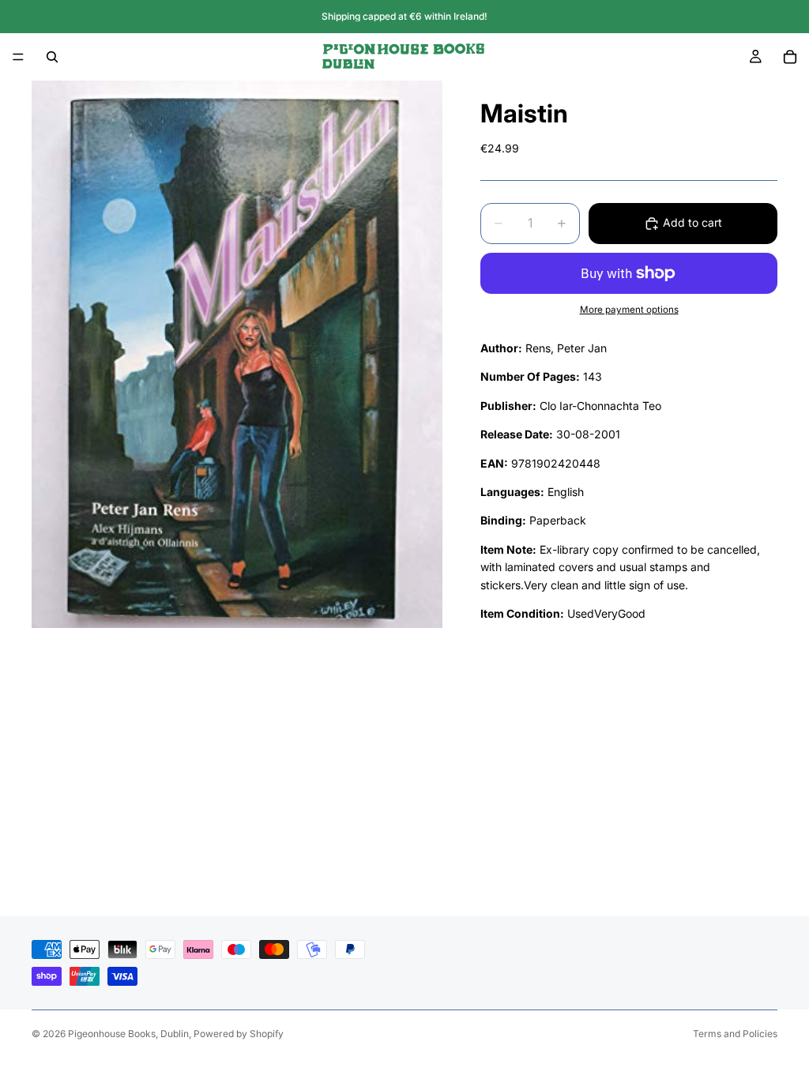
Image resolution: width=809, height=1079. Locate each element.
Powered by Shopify (239, 1034)
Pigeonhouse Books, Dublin (128, 1034)
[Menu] (18, 57)
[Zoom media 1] (237, 354)
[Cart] (790, 56)
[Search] (52, 56)
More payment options (629, 309)
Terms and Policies (735, 1034)
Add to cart (692, 222)
